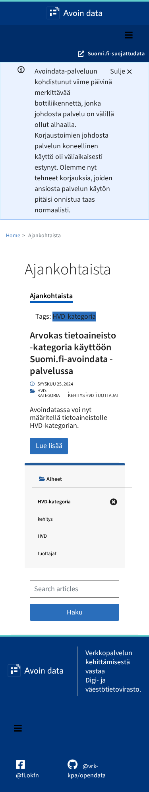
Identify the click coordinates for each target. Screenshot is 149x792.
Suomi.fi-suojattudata (116, 54)
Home (13, 236)
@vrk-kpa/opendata (87, 771)
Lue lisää (49, 446)
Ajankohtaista (51, 296)
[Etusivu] (74, 13)
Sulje (117, 71)
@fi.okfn (27, 775)
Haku (75, 612)
